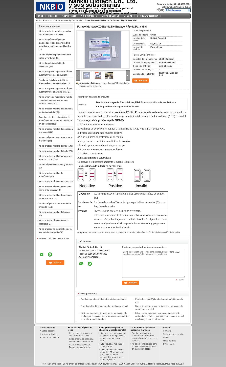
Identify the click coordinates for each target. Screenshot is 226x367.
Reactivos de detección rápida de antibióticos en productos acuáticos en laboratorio (55, 120)
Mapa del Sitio (169, 341)
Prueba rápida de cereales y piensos (56, 165)
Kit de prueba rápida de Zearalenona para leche (80, 346)
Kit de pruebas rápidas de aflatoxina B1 (112, 345)
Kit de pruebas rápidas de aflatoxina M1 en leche (80, 334)
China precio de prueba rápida (76, 364)
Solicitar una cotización (173, 7)
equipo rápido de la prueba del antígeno (129, 232)
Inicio (40, 16)
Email (188, 7)
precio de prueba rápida (99, 232)
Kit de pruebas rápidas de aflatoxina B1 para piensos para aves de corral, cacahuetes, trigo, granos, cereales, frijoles (112, 355)
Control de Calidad (110, 16)
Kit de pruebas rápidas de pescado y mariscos (143, 329)
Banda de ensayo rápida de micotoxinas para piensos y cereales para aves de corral (112, 337)
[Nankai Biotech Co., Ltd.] (189, 10)
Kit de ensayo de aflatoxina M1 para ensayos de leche (81, 340)
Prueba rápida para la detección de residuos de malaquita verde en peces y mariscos (144, 337)
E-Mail (166, 337)
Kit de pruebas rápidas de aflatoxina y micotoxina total (112, 329)
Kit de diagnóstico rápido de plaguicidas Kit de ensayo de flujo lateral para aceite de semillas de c (55, 42)
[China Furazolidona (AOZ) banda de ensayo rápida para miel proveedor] (103, 49)
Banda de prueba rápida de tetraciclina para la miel (104, 299)
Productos (52, 16)
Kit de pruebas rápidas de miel (68, 20)
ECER (181, 364)
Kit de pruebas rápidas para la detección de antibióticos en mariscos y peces (144, 346)
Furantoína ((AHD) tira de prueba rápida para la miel (104, 306)
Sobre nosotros (69, 16)
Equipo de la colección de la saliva (164, 232)
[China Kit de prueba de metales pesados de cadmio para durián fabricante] (51, 6)
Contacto (128, 16)
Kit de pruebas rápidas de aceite (54, 181)
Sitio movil (169, 344)
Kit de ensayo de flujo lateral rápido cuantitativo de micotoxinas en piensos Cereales (55, 100)
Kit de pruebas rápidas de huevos (54, 212)
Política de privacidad (51, 364)
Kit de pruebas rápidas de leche (53, 151)
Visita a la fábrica (89, 16)
